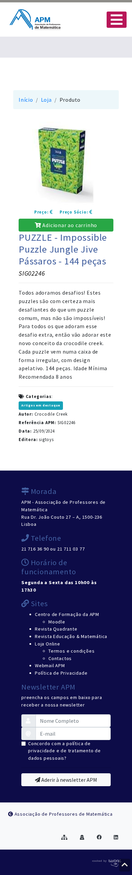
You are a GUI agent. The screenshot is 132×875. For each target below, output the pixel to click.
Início (26, 99)
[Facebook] (99, 837)
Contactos (60, 658)
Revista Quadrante (56, 629)
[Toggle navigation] (117, 20)
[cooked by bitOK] (106, 862)
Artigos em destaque (40, 405)
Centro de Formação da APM (67, 614)
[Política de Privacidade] (82, 837)
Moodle (56, 622)
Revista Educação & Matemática (71, 636)
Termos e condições (71, 651)
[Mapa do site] (64, 837)
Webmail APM (50, 665)
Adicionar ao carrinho (69, 225)
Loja (46, 99)
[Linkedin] (116, 837)
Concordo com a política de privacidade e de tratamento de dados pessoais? (64, 750)
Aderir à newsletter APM (68, 779)
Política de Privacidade (61, 673)
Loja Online (47, 644)
